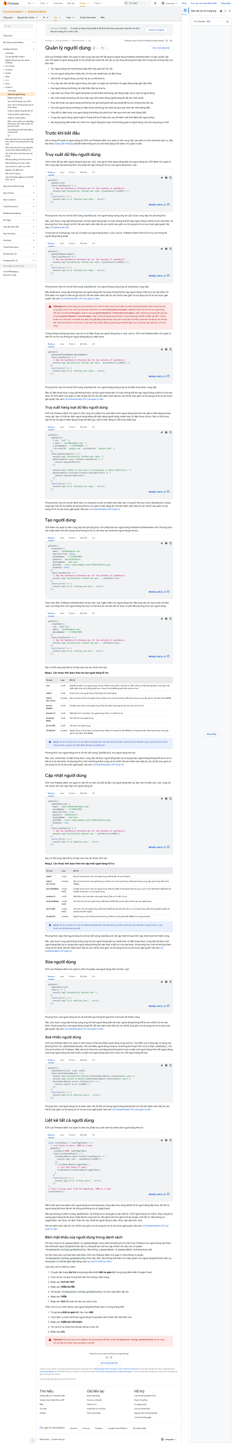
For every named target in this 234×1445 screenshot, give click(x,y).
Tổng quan (8, 17)
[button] (16, 42)
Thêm (97, 3)
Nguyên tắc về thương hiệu (145, 1413)
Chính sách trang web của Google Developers (114, 1371)
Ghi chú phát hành (142, 1408)
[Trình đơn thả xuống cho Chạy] (48, 3)
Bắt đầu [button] (83, 172)
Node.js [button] (51, 172)
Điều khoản (44, 1439)
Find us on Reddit (94, 1400)
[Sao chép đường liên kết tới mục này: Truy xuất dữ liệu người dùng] (103, 154)
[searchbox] (18, 26)
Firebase (48, 40)
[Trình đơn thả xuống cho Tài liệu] (89, 3)
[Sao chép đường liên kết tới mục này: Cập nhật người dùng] (89, 775)
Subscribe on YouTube (96, 1408)
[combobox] (137, 3)
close (229, 11)
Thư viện (43, 1408)
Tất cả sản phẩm (139, 1428)
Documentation (13, 11)
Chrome (86, 1428)
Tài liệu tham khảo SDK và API (52, 1400)
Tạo (29, 3)
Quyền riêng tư (58, 1439)
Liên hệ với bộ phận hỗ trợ (145, 1395)
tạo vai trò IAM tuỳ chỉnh (99, 1261)
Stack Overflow (141, 1400)
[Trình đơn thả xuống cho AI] (48, 17)
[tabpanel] (109, 193)
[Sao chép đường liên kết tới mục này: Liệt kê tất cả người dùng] (96, 1120)
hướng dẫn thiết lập (64, 143)
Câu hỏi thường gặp (142, 1417)
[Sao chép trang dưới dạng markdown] (102, 48)
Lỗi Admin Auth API (59, 227)
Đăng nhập (226, 3)
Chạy (42, 3)
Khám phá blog (93, 1395)
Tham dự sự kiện (94, 1413)
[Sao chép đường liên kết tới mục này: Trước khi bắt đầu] (82, 133)
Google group (140, 1404)
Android (73, 1428)
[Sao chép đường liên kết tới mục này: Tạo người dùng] (78, 520)
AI (44, 17)
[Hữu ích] (167, 41)
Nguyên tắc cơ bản (25, 17)
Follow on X (92, 1404)
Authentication (36, 11)
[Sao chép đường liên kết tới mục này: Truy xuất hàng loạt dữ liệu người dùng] (110, 407)
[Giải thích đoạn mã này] (162, 177)
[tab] (51, 172)
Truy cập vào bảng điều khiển (204, 3)
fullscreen (225, 11)
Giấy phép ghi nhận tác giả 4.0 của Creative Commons (115, 1369)
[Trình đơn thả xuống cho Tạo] (34, 3)
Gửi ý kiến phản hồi (161, 48)
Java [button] (62, 172)
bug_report (221, 11)
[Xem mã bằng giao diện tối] (166, 177)
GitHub (43, 1413)
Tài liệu (82, 3)
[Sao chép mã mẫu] (170, 177)
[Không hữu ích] (171, 41)
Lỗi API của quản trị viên (80, 298)
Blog (184, 3)
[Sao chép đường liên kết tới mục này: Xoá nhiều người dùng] (83, 1037)
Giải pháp (58, 3)
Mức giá (71, 3)
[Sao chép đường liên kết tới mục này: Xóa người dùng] (78, 962)
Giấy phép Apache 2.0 (49, 1371)
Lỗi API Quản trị (104, 509)
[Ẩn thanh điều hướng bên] (32, 1440)
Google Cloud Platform (117, 1428)
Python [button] (72, 172)
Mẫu (103, 17)
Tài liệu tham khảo (88, 17)
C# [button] (93, 172)
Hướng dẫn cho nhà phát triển (52, 1395)
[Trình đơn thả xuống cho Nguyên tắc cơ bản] (37, 17)
